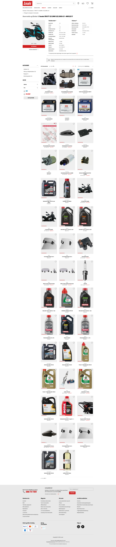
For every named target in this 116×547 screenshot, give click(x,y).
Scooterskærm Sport (49, 91)
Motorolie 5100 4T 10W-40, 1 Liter (85, 310)
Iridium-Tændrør (67, 391)
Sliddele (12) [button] (26, 69)
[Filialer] (78, 3)
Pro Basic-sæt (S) (85, 145)
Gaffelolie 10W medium (67, 201)
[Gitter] (73, 66)
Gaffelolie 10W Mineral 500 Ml (67, 310)
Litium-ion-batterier (49, 118)
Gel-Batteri (67, 118)
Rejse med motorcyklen (46, 506)
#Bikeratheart (44, 504)
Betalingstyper (62, 508)
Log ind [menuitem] (91, 7)
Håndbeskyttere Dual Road (67, 145)
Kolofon (78, 501)
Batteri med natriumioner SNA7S (85, 91)
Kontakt (24, 501)
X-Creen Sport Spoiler (85, 201)
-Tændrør (85, 283)
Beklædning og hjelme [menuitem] (27, 7)
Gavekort (24, 510)
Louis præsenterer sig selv (64, 501)
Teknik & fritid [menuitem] (37, 7)
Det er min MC (33, 46)
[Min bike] (83, 3)
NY (26, 90)
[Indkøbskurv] (92, 3)
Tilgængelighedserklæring (82, 510)
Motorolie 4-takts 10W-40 (49, 364)
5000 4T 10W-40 (67, 337)
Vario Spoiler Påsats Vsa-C (67, 446)
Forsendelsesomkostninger (64, 506)
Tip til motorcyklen (45, 502)
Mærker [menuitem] (49, 7)
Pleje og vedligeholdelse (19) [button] (30, 71)
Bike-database (26, 506)
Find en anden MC (33, 49)
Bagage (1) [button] (26, 73)
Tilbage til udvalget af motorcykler (31, 13)
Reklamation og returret (64, 510)
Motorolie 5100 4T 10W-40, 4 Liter (67, 229)
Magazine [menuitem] (55, 7)
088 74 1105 (31, 492)
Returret (78, 506)
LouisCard (25, 512)
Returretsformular (81, 508)
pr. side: (51, 66)
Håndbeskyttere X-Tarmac (49, 446)
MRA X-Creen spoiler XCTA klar (49, 283)
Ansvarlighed (61, 514)
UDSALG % (28, 93)
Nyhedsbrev (25, 508)
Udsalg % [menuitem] (44, 7)
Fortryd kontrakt (26, 516)
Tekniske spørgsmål (27, 504)
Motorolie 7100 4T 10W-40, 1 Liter (49, 310)
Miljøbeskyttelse (80, 512)
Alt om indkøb (62, 504)
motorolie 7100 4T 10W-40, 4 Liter (85, 229)
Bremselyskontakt (85, 256)
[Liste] (75, 66)
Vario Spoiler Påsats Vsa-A (49, 256)
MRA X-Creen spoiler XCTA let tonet (67, 283)
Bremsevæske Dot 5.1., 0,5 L (85, 337)
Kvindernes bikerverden (46, 501)
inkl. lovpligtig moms (58, 540)
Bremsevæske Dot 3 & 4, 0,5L (49, 337)
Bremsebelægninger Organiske (67, 91)
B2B (23, 502)
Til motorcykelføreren (45, 510)
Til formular (53, 60)
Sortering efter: (81, 66)
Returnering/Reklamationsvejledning (30, 514)
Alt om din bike (44, 508)
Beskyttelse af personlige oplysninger (85, 504)
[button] (73, 3)
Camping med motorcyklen (46, 512)
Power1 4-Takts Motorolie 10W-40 (85, 364)
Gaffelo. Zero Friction (67, 473)
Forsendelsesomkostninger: (51, 541)
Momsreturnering (62, 512)
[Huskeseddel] (87, 3)
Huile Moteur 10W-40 (85, 391)
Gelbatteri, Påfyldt (85, 118)
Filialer (60, 502)
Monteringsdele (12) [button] (28, 76)
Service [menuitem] (60, 7)
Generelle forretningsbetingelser (84, 502)
